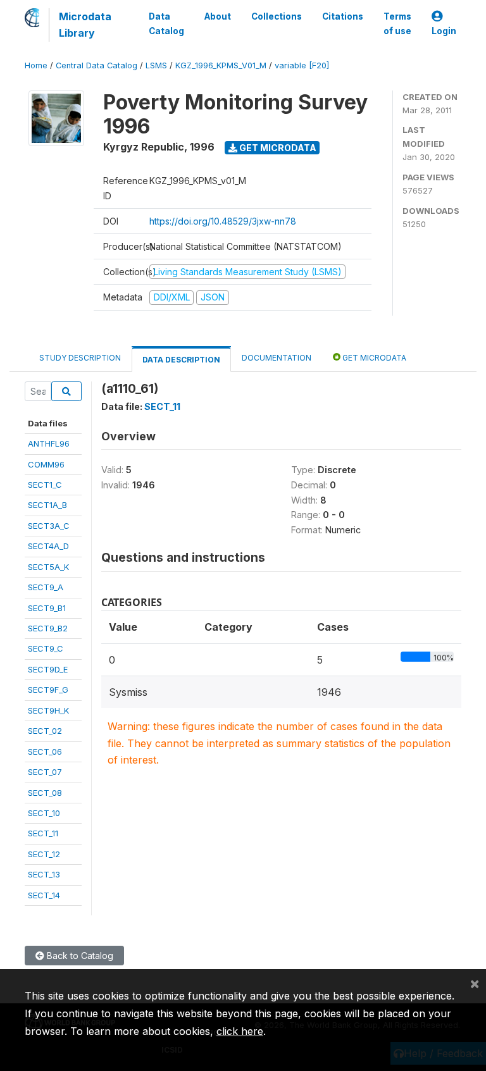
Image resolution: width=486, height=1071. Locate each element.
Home (36, 65)
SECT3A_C (49, 526)
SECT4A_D (48, 546)
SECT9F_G (48, 689)
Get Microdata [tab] (373, 357)
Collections (276, 16)
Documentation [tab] (276, 357)
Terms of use (397, 23)
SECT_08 (45, 793)
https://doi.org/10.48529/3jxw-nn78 (222, 221)
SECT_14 (44, 895)
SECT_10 (44, 813)
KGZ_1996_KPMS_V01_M (220, 65)
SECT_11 (43, 833)
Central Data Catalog (96, 65)
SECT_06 (45, 751)
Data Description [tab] (181, 359)
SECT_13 (44, 874)
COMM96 (46, 464)
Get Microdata (276, 147)
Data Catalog (166, 23)
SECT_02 (45, 731)
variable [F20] (302, 65)
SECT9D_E (48, 669)
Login (444, 31)
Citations (342, 16)
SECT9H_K (48, 710)
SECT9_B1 (47, 608)
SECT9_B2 (48, 628)
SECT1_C (45, 485)
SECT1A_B (47, 505)
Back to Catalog (78, 955)
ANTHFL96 (49, 443)
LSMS (156, 65)
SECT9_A (45, 587)
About (217, 16)
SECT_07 (45, 772)
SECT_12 (44, 854)
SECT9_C (45, 648)
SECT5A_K (48, 567)
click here (239, 1031)
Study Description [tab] (80, 357)
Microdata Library (85, 24)
